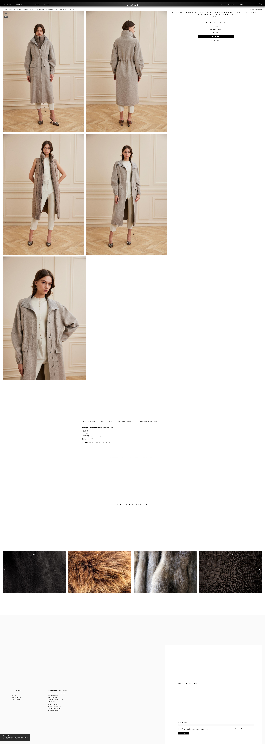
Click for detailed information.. (12, 738)
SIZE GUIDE (216, 32)
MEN (28, 4)
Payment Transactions (53, 695)
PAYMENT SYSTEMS (132, 458)
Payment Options (125, 422)
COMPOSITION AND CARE (116, 458)
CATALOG (241, 4)
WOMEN (37, 4)
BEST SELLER (231, 4)
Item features (89, 422)
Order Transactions (52, 697)
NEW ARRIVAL (19, 4)
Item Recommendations (149, 422)
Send (183, 733)
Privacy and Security (52, 704)
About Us (14, 693)
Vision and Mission (16, 697)
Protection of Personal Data (54, 706)
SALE (221, 4)
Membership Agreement (53, 710)
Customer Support (16, 699)
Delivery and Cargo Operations (55, 699)
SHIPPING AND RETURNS (148, 458)
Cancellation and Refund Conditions (56, 693)
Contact (14, 695)
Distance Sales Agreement (54, 708)
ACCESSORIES (47, 4)
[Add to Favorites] (6, 14)
